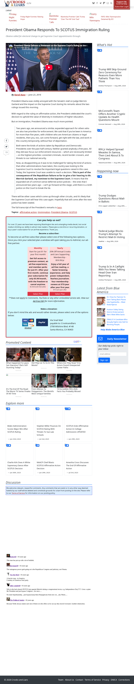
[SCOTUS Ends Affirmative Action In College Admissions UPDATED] (78, 415)
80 (99, 50)
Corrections (124, 679)
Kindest (28, 327)
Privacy (105, 679)
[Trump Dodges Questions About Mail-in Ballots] (112, 183)
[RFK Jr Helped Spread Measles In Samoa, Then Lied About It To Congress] (112, 137)
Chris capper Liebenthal (107, 206)
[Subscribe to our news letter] (107, 3)
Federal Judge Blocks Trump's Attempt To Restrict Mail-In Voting (112, 234)
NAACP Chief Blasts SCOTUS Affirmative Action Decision (48, 465)
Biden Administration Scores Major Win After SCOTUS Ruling (17, 429)
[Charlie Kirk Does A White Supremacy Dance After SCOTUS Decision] (19, 451)
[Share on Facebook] (6, 140)
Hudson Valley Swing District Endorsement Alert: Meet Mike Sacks (116, 312)
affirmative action (28, 212)
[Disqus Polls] (49, 524)
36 (99, 247)
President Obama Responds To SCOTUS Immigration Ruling (58, 29)
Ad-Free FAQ (38, 301)
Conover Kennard (105, 124)
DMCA (114, 679)
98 (7, 445)
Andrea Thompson (105, 86)
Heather (101, 241)
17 (99, 177)
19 (6, 152)
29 (99, 92)
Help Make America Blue (113, 329)
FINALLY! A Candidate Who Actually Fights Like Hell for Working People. (117, 322)
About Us (69, 679)
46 (99, 130)
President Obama (59, 212)
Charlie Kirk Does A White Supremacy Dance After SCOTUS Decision (18, 465)
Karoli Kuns (19, 94)
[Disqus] (49, 579)
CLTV (29, 3)
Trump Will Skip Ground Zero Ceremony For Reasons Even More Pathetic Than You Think (112, 75)
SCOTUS (73, 212)
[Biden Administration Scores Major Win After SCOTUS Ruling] (19, 415)
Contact (79, 679)
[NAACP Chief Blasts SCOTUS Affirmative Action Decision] (49, 451)
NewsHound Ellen (105, 163)
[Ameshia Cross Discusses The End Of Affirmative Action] (78, 451)
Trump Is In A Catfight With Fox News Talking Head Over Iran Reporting (112, 271)
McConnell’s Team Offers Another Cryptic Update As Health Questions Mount (112, 115)
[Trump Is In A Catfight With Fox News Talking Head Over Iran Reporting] (112, 254)
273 (67, 409)
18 (99, 212)
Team (60, 679)
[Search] (111, 3)
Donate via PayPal (42, 322)
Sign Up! (104, 360)
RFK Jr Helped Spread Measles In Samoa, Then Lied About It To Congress (111, 154)
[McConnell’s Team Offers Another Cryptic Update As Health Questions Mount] (112, 99)
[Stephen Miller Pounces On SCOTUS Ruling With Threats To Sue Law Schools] (49, 415)
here (59, 207)
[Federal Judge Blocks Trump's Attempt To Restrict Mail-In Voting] (112, 219)
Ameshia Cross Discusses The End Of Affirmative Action (77, 465)
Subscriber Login (121, 7)
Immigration (44, 212)
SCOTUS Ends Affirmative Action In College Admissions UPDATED (77, 429)
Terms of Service (18, 493)
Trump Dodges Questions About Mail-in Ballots (112, 198)
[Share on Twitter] (6, 146)
